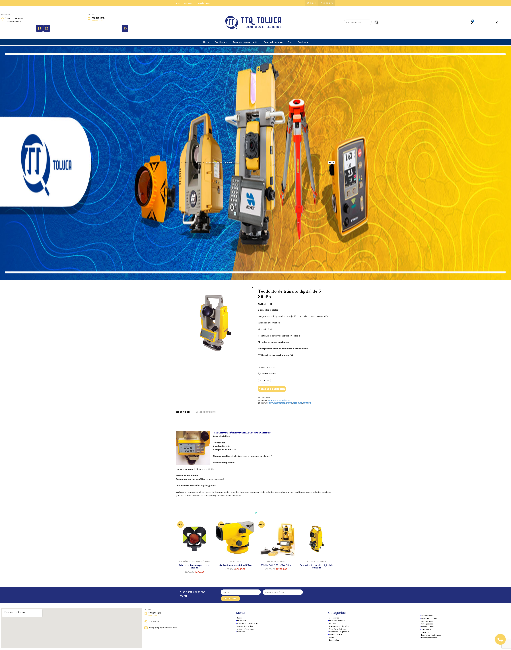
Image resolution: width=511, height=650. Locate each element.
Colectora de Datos (337, 629)
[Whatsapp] (125, 28)
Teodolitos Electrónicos (192, 162)
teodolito (297, 403)
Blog (290, 42)
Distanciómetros (336, 634)
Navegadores (427, 624)
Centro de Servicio (245, 626)
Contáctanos (204, 3)
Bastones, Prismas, (337, 620)
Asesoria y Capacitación (248, 623)
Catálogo (220, 42)
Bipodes (332, 623)
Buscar (375, 22)
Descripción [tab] (183, 412)
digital (270, 403)
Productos (241, 620)
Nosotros (189, 3)
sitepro (289, 403)
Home (178, 3)
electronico (279, 403)
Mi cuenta (328, 3)
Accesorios (334, 618)
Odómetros (426, 629)
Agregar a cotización (272, 389)
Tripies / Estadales (429, 637)
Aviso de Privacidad (245, 629)
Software (425, 632)
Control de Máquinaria (339, 631)
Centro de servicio (273, 42)
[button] (267, 373)
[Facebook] (39, 28)
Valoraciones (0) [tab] (206, 412)
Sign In (313, 3)
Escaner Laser (427, 615)
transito (307, 403)
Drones (332, 637)
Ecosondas (334, 640)
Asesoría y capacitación (245, 42)
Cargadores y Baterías (339, 626)
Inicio (178, 162)
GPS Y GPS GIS (427, 621)
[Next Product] (333, 162)
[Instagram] (46, 28)
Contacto (303, 42)
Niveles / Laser (427, 626)
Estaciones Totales (429, 618)
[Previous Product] (330, 162)
